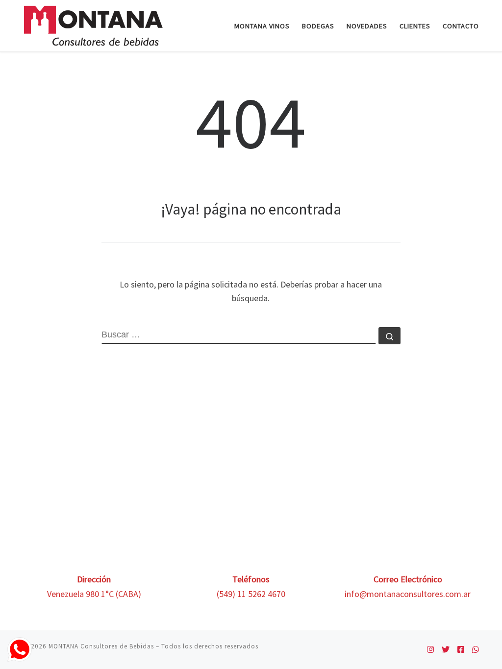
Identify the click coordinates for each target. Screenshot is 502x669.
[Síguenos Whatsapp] (475, 650)
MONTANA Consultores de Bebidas (101, 646)
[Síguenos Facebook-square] (460, 650)
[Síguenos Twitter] (446, 650)
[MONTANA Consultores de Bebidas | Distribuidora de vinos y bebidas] (93, 24)
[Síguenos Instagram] (430, 650)
